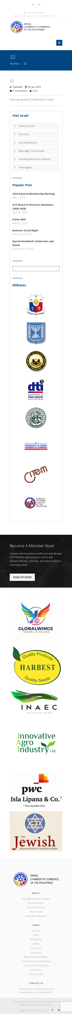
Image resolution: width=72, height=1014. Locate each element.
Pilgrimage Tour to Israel (31, 150)
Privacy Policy (36, 974)
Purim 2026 (18, 219)
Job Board (36, 952)
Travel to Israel (26, 125)
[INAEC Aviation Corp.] (36, 701)
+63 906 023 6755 (44, 992)
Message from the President (36, 898)
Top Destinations (27, 142)
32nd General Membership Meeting (33, 193)
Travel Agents (25, 167)
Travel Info (36, 948)
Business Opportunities (36, 956)
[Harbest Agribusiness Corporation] (36, 666)
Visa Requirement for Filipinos (34, 159)
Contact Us (36, 969)
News (36, 935)
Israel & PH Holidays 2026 (36, 965)
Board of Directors (36, 907)
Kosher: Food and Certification (36, 961)
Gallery (36, 943)
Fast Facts (23, 134)
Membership (36, 939)
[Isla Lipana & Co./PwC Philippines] (36, 790)
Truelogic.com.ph (38, 1010)
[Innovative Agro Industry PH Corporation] (36, 743)
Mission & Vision (36, 903)
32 (11, 81)
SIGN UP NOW (22, 577)
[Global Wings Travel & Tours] (36, 618)
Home (14, 63)
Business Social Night (25, 230)
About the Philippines (36, 916)
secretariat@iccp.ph (36, 12)
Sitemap (35, 1004)
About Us (36, 930)
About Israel (36, 911)
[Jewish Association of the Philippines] (36, 830)
